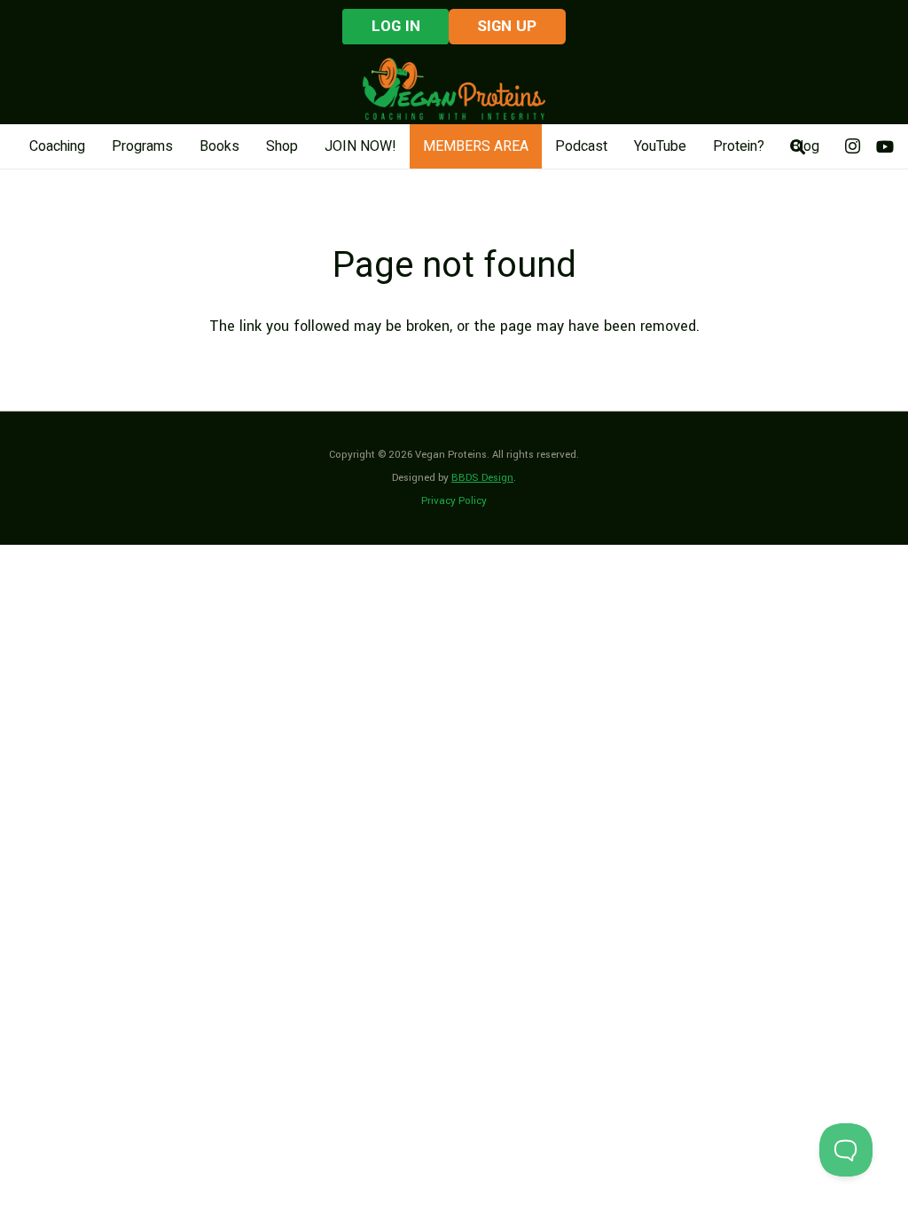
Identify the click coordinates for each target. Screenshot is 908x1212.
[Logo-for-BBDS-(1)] (454, 89)
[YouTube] (885, 146)
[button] (797, 146)
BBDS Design (482, 477)
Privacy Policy (454, 500)
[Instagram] (853, 146)
